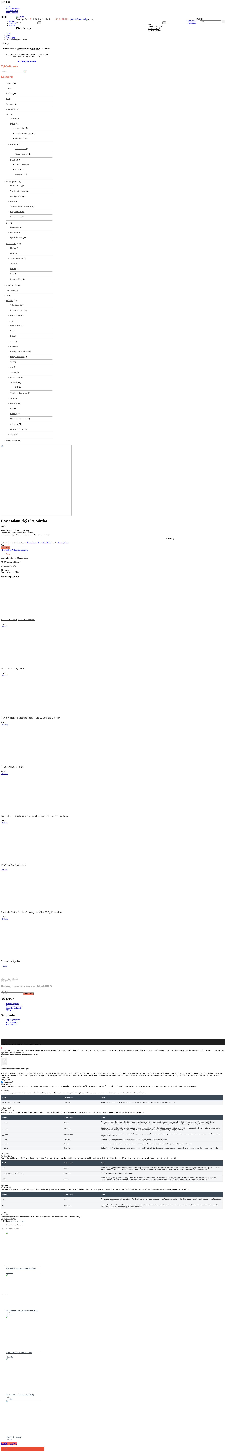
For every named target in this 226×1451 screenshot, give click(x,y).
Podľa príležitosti (11, 440)
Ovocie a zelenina (12, 285)
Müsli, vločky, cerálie (17, 429)
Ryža (12, 336)
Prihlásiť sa (192, 21)
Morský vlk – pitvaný (14, 1437)
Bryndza (13, 269)
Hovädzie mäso (20, 164)
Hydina (12, 124)
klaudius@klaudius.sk (78, 19)
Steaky (17, 169)
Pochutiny (13, 414)
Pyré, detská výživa (17, 310)
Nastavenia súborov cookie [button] (11, 1055)
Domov (8, 6)
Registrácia (192, 23)
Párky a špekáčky (16, 212)
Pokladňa (12, 23)
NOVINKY (9, 94)
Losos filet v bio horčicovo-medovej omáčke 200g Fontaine (35, 816)
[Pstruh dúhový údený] (23, 664)
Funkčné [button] (4, 1088)
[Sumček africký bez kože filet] (23, 615)
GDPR (8, 1010)
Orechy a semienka (17, 357)
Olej (11, 367)
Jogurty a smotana (16, 258)
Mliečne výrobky (11, 244)
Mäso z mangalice (21, 154)
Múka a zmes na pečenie (19, 419)
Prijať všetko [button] (26, 1055)
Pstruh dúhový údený (13, 668)
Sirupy (12, 434)
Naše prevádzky (12, 11)
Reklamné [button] (4, 1185)
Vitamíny (13, 372)
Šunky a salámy (15, 217)
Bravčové (13, 144)
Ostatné (8, 321)
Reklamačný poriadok (14, 1006)
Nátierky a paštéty (16, 196)
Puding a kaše (15, 377)
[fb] (6, 1040)
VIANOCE (9, 83)
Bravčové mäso (20, 149)
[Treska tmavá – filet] (23, 762)
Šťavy (12, 341)
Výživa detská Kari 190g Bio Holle (19, 1353)
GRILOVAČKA (10, 109)
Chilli (16, 387)
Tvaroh (12, 263)
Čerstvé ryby (10, 38)
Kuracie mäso (19, 128)
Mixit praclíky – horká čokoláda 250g (20, 1395)
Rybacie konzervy (16, 238)
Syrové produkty (16, 279)
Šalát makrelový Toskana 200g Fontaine (21, 1268)
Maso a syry (10, 104)
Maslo (12, 253)
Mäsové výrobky (11, 182)
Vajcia (12, 398)
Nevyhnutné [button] (5, 1080)
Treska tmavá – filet (12, 766)
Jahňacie (13, 118)
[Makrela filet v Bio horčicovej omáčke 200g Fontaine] (23, 907)
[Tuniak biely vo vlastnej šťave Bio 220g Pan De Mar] (23, 713)
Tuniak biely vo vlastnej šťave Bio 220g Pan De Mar (30, 717)
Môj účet (12, 21)
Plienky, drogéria (16, 315)
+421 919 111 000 (61, 19)
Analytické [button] (5, 1154)
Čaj (11, 362)
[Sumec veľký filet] (41, 957)
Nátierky (13, 346)
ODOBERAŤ (28, 994)
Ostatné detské (15, 305)
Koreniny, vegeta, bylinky (19, 351)
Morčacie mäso (20, 138)
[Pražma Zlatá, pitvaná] (23, 860)
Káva (12, 408)
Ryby (8, 35)
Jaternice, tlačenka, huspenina (20, 206)
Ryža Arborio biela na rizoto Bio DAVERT (22, 1311)
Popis (8, 554)
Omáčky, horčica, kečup (18, 393)
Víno (7, 295)
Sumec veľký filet (11, 961)
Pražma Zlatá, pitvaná (13, 865)
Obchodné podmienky (14, 1008)
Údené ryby (14, 232)
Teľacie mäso (19, 175)
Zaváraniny (14, 383)
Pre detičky (9, 301)
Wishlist (12, 25)
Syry (12, 274)
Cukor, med (14, 424)
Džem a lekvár (15, 326)
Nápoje (12, 331)
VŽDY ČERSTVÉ (13, 1020)
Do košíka (5, 548)
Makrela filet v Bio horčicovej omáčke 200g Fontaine (31, 912)
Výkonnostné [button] (6, 1108)
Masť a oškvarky (16, 186)
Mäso (7, 114)
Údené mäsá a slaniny (18, 191)
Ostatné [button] (4, 1212)
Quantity (4, 545)
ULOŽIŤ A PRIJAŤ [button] (8, 1219)
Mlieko (12, 248)
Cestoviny (13, 403)
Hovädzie (13, 160)
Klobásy (13, 201)
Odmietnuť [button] (35, 1055)
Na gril (60, 543)
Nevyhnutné (8, 1082)
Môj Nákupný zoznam (27, 61)
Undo (23, 1221)
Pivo (7, 99)
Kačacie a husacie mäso (23, 133)
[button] (167, 22)
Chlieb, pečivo (10, 290)
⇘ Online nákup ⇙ (13, 9)
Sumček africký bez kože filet (18, 619)
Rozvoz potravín (12, 13)
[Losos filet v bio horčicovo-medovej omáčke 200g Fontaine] (23, 811)
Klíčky (8, 88)
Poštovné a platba (12, 1004)
